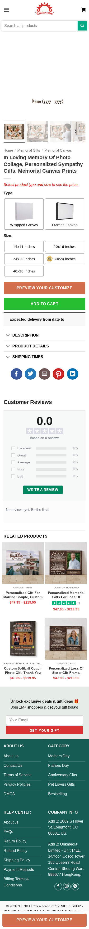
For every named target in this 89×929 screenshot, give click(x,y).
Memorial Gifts (28, 150)
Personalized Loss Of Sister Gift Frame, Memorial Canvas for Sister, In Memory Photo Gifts (66, 670)
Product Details (30, 346)
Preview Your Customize (45, 288)
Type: (9, 193)
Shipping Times (27, 357)
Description (25, 335)
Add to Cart (44, 304)
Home (8, 150)
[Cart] (83, 10)
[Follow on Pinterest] (75, 886)
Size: (8, 236)
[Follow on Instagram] (67, 886)
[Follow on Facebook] (58, 886)
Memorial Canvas (58, 150)
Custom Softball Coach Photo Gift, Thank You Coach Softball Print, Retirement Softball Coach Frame (23, 670)
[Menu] (7, 10)
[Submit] (82, 26)
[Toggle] (8, 335)
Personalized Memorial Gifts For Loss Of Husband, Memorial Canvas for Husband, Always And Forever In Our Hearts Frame (66, 595)
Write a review (42, 490)
